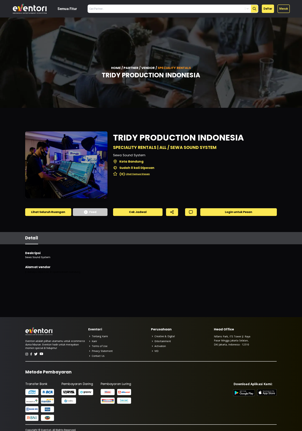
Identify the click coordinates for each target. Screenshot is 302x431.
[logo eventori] (29, 8)
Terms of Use (100, 346)
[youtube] (41, 354)
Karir (94, 341)
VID (156, 351)
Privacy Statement (102, 351)
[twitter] (36, 354)
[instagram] (26, 354)
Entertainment (162, 341)
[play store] (244, 393)
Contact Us (98, 356)
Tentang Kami (100, 336)
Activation (160, 346)
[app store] (267, 393)
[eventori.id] (38, 335)
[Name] (254, 9)
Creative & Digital (164, 336)
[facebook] (31, 354)
